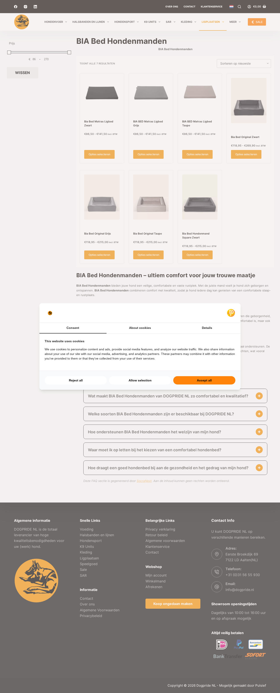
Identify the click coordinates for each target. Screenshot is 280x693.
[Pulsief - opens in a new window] (231, 313)
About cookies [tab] (140, 328)
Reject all (76, 380)
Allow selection (140, 380)
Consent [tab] (72, 328)
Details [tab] (207, 328)
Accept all (204, 380)
